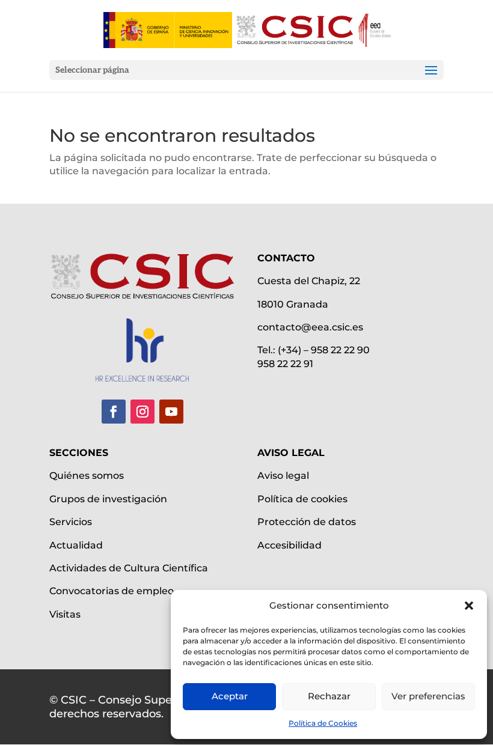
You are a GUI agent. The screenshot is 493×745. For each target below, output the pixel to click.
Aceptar (230, 696)
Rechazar (329, 696)
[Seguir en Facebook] (114, 412)
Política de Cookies (323, 723)
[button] (469, 606)
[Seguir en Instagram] (142, 412)
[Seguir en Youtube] (171, 412)
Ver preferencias (428, 696)
